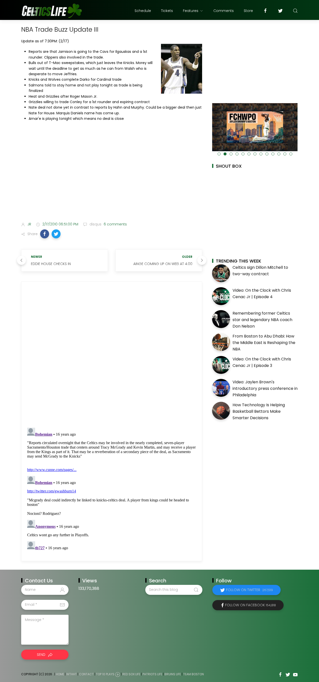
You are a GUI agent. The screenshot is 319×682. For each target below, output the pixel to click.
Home (60, 674)
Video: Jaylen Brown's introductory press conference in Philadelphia (265, 388)
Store (248, 10)
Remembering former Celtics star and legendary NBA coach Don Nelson (262, 319)
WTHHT (71, 674)
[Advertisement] (111, 178)
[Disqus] (111, 354)
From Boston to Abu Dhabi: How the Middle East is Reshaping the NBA (264, 342)
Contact (86, 674)
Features (190, 10)
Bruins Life (172, 674)
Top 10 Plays (105, 674)
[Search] (295, 10)
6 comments (115, 224)
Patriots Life (152, 674)
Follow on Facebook (250, 605)
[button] (44, 233)
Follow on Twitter (249, 589)
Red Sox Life (131, 674)
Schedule (143, 10)
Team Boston (193, 674)
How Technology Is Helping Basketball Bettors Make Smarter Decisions (259, 411)
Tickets (167, 10)
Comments (223, 10)
